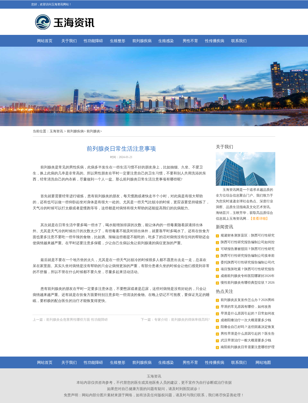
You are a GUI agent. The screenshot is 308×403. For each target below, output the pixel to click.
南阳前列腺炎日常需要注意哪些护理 (248, 347)
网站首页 (44, 41)
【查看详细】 (259, 218)
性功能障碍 (93, 41)
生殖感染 (166, 41)
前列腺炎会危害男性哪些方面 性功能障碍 (77, 319)
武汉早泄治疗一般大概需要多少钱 (246, 340)
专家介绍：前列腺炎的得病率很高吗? (182, 319)
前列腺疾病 (142, 41)
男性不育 (190, 41)
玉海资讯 (56, 131)
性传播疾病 (214, 41)
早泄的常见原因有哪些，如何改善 (246, 306)
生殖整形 (117, 41)
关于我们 (69, 41)
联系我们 (239, 41)
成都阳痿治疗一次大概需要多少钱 (246, 320)
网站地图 (263, 362)
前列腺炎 (93, 131)
